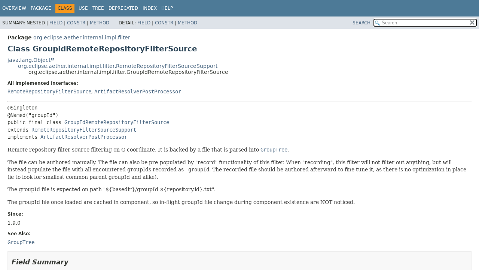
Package (41, 8)
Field (55, 23)
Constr (76, 23)
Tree (98, 8)
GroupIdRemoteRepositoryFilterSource (116, 122)
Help (167, 8)
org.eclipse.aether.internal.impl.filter (81, 37)
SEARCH (361, 23)
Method (99, 23)
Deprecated (123, 8)
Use (83, 8)
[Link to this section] (74, 262)
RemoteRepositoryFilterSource (49, 91)
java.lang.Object (29, 60)
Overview (14, 8)
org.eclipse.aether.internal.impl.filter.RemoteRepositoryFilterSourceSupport (117, 66)
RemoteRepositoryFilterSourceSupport (83, 130)
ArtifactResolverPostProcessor (137, 91)
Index (150, 8)
